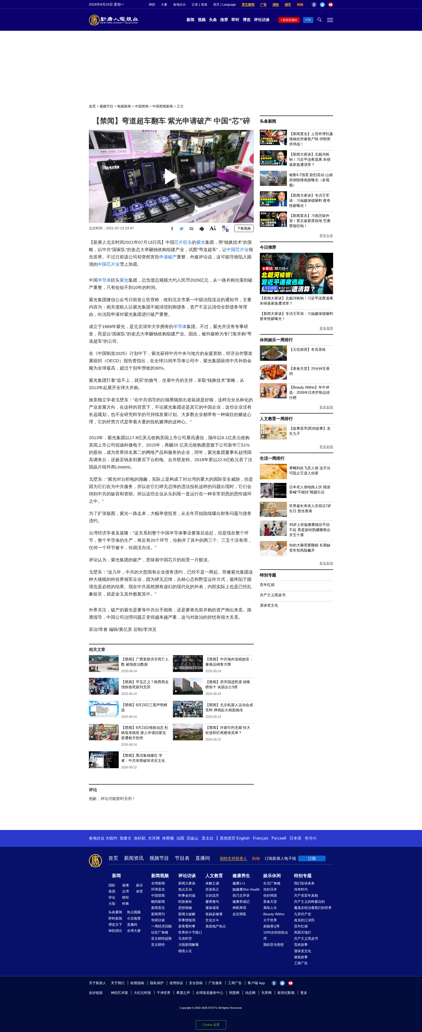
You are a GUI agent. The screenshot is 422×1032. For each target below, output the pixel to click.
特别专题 (268, 575)
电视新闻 (124, 106)
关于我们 (118, 983)
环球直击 (158, 889)
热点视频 (134, 912)
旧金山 (192, 838)
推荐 (224, 20)
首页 (92, 106)
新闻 (190, 20)
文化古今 (212, 920)
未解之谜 (212, 883)
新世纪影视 (286, 993)
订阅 (312, 858)
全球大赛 (134, 931)
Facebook (314, 4)
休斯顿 (168, 838)
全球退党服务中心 (209, 993)
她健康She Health (246, 889)
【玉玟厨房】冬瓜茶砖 (307, 349)
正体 (195, 4)
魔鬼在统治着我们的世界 (313, 908)
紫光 (200, 242)
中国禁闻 (141, 106)
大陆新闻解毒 (188, 945)
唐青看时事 (186, 926)
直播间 (202, 858)
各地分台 (179, 4)
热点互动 (185, 889)
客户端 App (256, 983)
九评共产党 (302, 914)
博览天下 (115, 924)
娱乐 (139, 885)
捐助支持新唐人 (233, 858)
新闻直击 (158, 908)
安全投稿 (196, 983)
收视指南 (137, 983)
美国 (111, 891)
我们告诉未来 (304, 883)
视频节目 (106, 106)
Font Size (212, 228)
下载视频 (244, 228)
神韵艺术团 (119, 993)
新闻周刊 (158, 914)
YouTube (330, 4)
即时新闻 (115, 918)
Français (260, 838)
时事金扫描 (186, 895)
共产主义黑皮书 (272, 595)
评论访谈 (262, 20)
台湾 (125, 891)
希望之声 (183, 993)
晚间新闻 (158, 902)
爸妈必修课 (213, 914)
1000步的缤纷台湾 (275, 935)
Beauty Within (274, 914)
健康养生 (241, 875)
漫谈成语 (212, 908)
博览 (247, 20)
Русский (279, 838)
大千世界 (270, 920)
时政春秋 (185, 902)
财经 (125, 897)
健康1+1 (238, 883)
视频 (202, 20)
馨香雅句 (212, 902)
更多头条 (326, 235)
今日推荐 (268, 247)
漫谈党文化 (269, 605)
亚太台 (207, 838)
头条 (213, 20)
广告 (263, 4)
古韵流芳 (212, 895)
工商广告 (301, 963)
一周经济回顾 (161, 926)
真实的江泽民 (304, 920)
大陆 (111, 903)
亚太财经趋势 (161, 938)
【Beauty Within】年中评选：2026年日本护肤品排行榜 (309, 392)
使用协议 (176, 983)
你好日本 (270, 889)
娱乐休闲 (272, 875)
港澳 (125, 885)
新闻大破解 (186, 914)
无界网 (266, 993)
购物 (300, 4)
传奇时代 (301, 889)
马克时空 (185, 938)
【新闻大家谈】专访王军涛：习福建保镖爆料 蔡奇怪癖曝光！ (309, 200)
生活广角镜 (271, 883)
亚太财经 (158, 945)
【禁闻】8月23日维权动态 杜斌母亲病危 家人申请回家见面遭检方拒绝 (144, 732)
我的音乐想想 (273, 945)
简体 (204, 4)
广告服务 (215, 983)
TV (309, 20)
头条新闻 (268, 121)
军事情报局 (186, 920)
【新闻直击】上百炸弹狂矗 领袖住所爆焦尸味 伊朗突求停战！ (311, 139)
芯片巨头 (183, 242)
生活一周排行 (272, 458)
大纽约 (111, 838)
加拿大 (125, 838)
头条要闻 (115, 912)
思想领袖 (185, 908)
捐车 (288, 4)
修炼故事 (301, 957)
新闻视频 (160, 875)
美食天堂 (270, 902)
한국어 (310, 838)
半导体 (104, 280)
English (243, 838)
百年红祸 (267, 585)
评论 (111, 897)
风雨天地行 (302, 932)
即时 (235, 20)
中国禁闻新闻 (162, 106)
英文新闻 (248, 4)
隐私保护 (157, 983)
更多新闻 (326, 407)
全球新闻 (158, 883)
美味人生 (270, 908)
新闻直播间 (290, 20)
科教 (125, 903)
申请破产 (168, 257)
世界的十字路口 (190, 932)
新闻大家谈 (186, 883)
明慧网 (234, 993)
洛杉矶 (140, 838)
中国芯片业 (238, 249)
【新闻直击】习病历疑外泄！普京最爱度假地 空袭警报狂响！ (309, 220)
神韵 (152, 4)
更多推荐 (326, 328)
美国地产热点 (215, 926)
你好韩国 (270, 895)
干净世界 (163, 993)
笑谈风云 (212, 889)
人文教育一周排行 (276, 418)
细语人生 (185, 951)
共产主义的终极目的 (309, 902)
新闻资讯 (134, 858)
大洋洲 (154, 838)
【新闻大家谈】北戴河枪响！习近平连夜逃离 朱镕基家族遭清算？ (309, 159)
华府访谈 (158, 920)
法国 (180, 838)
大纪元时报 (142, 993)
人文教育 (214, 875)
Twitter (322, 4)
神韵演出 (115, 931)
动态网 (250, 993)
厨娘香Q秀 (271, 926)
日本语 (295, 838)
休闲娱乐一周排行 (276, 340)
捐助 (276, 4)
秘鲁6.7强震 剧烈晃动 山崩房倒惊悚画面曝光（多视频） (311, 180)
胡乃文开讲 (241, 895)
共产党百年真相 (306, 895)
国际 (111, 885)
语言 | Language (224, 4)
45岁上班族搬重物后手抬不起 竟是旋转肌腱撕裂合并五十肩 (309, 529)
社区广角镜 (159, 932)
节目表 (182, 858)
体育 (139, 891)
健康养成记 (241, 902)
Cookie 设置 (211, 1025)
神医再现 (239, 908)
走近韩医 (239, 914)
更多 (303, 993)
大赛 (164, 4)
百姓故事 (301, 945)
